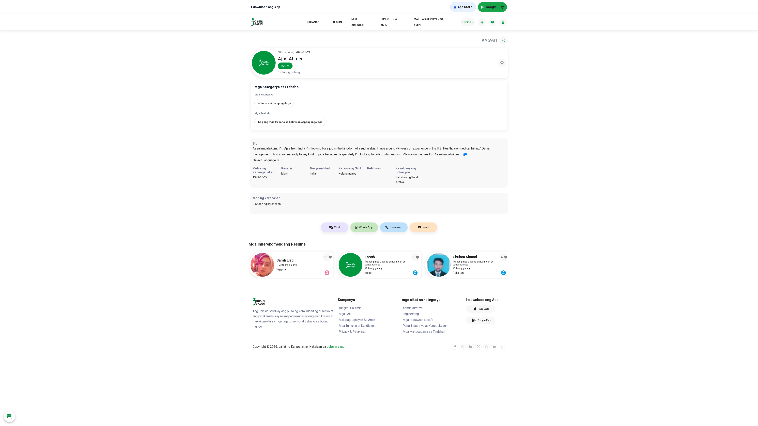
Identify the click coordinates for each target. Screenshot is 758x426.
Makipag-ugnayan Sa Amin (429, 22)
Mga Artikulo (357, 22)
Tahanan (313, 22)
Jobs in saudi (336, 346)
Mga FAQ (345, 314)
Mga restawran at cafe (418, 320)
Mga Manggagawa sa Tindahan (424, 332)
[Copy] (465, 154)
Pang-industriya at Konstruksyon (425, 326)
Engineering (411, 314)
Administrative (413, 308)
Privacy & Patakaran (352, 332)
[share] (482, 22)
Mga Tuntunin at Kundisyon (357, 326)
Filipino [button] (466, 22)
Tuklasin (335, 22)
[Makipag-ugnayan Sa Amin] (9, 416)
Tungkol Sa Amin (388, 22)
